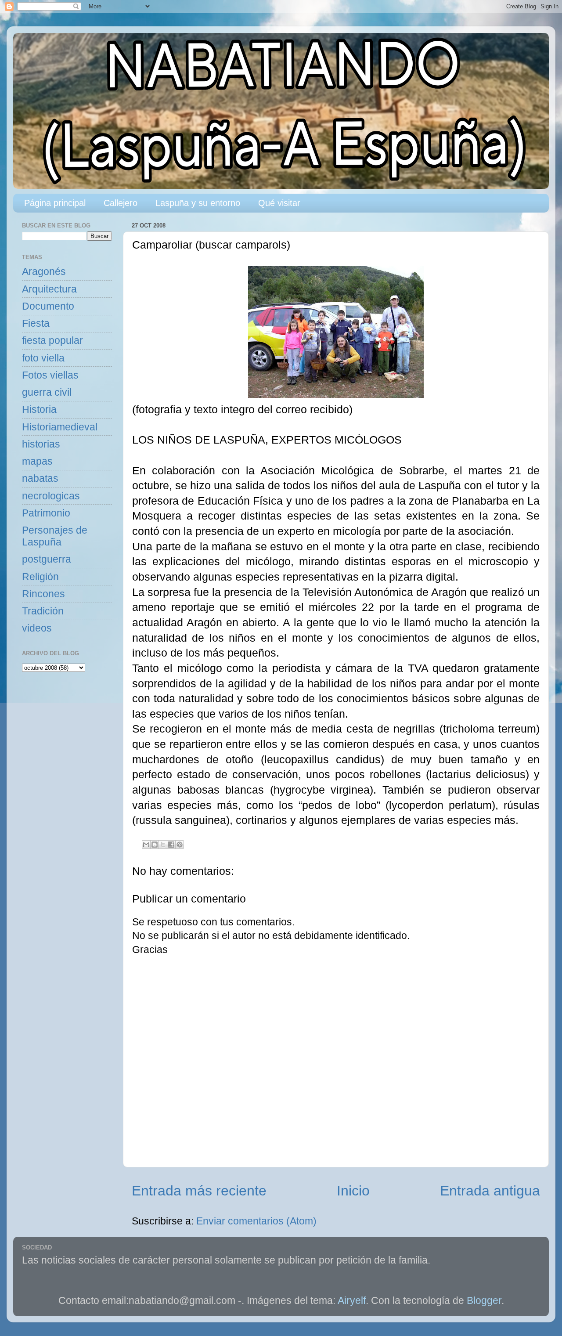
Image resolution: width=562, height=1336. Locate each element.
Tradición (43, 611)
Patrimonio (46, 513)
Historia (39, 409)
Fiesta (36, 323)
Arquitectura (49, 289)
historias (41, 444)
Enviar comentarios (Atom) (256, 1221)
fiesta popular (52, 340)
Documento (48, 306)
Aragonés (44, 271)
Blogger (484, 1300)
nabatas (40, 478)
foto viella (43, 358)
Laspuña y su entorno (197, 203)
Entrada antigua (490, 1191)
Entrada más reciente (199, 1191)
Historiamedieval (59, 427)
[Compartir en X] (163, 844)
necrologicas (51, 496)
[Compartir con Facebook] (171, 844)
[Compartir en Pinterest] (179, 844)
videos (37, 628)
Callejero (120, 203)
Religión (40, 576)
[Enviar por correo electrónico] (146, 844)
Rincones (43, 594)
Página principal (55, 203)
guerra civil (47, 392)
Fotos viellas (50, 375)
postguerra (46, 559)
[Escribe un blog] (154, 844)
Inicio (353, 1191)
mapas (37, 461)
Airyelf (352, 1300)
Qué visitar (279, 203)
